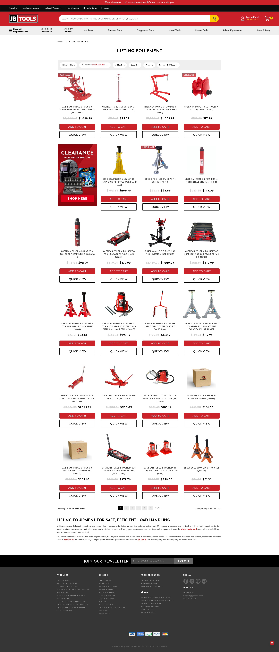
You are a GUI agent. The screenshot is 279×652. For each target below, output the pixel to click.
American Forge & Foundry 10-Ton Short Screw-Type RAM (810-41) (77, 254)
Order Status (105, 580)
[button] (94, 65)
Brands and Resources (151, 586)
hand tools (69, 540)
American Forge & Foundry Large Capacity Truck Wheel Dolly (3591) (160, 326)
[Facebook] (186, 581)
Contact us (188, 593)
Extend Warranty (53, 8)
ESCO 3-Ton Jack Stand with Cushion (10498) (160, 180)
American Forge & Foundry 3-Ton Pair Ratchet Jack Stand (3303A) (77, 326)
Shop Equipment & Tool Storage (72, 605)
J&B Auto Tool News (151, 580)
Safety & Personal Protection (71, 602)
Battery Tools (115, 30)
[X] (191, 581)
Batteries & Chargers (67, 583)
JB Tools (142, 540)
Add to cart (77, 126)
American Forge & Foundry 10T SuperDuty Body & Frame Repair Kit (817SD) (201, 254)
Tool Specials (63, 580)
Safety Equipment (232, 30)
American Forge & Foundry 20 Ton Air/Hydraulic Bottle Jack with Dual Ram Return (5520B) (119, 326)
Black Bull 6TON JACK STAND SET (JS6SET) (201, 469)
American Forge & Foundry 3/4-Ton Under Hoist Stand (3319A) (119, 108)
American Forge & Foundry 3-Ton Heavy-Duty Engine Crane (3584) (160, 110)
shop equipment (189, 529)
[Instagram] (204, 581)
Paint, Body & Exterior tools (71, 596)
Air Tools (88, 30)
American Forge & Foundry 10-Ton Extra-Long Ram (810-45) (201, 180)
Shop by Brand (68, 30)
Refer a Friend (106, 605)
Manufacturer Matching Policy (156, 597)
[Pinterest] (198, 581)
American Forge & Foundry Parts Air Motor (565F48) (202, 397)
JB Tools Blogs (90, 8)
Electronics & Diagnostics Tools (73, 589)
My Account (105, 583)
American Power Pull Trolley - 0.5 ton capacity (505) (201, 108)
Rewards (105, 8)
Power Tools (201, 30)
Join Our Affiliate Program (112, 608)
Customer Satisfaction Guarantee (157, 600)
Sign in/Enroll (252, 17)
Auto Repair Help (149, 583)
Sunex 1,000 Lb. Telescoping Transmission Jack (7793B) (160, 253)
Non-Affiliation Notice (152, 603)
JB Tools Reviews (107, 596)
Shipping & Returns (108, 586)
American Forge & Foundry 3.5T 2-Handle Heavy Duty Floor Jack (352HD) (119, 471)
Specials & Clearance (46, 30)
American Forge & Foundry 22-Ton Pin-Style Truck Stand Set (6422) (160, 471)
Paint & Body (263, 30)
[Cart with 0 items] (267, 18)
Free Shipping (72, 8)
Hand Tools (175, 30)
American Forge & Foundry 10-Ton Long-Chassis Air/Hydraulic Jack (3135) (77, 399)
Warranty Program (150, 606)
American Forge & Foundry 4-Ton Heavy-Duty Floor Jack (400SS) (119, 254)
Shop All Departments (20, 30)
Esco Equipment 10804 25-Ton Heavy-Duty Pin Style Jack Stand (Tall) (119, 182)
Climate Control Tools (68, 586)
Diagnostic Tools (145, 30)
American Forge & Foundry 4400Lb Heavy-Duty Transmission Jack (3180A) (77, 110)
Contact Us (104, 614)
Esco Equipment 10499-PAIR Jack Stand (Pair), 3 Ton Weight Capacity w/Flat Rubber (202, 326)
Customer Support (31, 8)
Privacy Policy (148, 612)
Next (157, 508)
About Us (13, 8)
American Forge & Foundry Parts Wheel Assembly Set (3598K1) (77, 471)
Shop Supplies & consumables (71, 608)
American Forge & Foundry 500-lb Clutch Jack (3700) (118, 397)
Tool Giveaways (106, 599)
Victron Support (107, 592)
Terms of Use (147, 609)
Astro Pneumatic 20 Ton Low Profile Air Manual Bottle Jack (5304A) (160, 399)
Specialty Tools (64, 611)
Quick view (77, 134)
